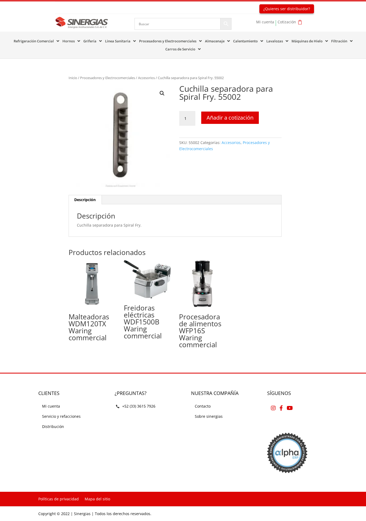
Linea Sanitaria (117, 41)
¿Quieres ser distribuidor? (286, 8)
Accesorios (146, 77)
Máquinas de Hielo (307, 41)
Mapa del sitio (97, 498)
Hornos (68, 41)
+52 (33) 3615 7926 (138, 406)
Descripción (85, 199)
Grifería (89, 41)
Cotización (287, 22)
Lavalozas (274, 41)
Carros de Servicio (180, 49)
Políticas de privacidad (58, 498)
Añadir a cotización (230, 117)
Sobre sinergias (209, 416)
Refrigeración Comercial (34, 41)
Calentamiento (245, 41)
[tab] (85, 199)
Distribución (53, 426)
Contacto (203, 406)
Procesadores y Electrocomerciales (167, 41)
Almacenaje (215, 41)
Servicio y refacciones (61, 416)
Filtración (339, 41)
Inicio (73, 77)
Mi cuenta (265, 22)
